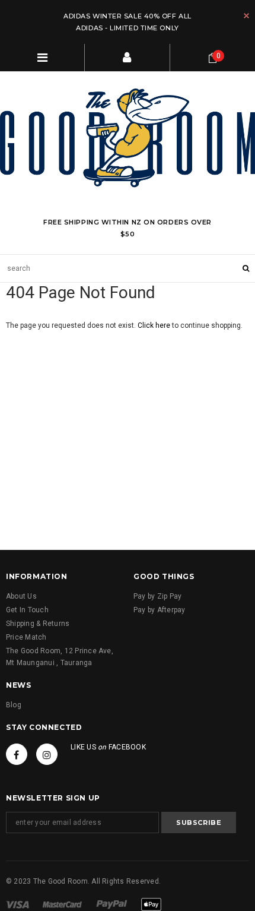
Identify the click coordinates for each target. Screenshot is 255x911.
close (246, 15)
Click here (155, 325)
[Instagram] (47, 754)
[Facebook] (16, 754)
